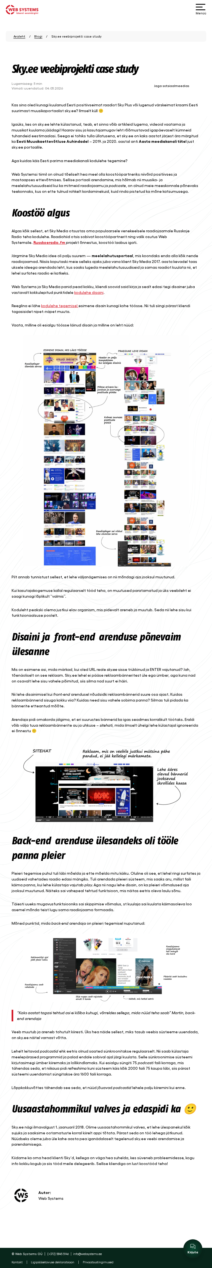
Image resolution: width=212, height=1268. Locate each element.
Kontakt (17, 1262)
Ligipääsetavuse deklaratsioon (52, 1262)
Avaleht (19, 36)
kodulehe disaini (89, 292)
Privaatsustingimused (98, 1262)
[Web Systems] (22, 9)
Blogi (38, 36)
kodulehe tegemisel (59, 305)
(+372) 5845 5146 (58, 1254)
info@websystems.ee (87, 1254)
